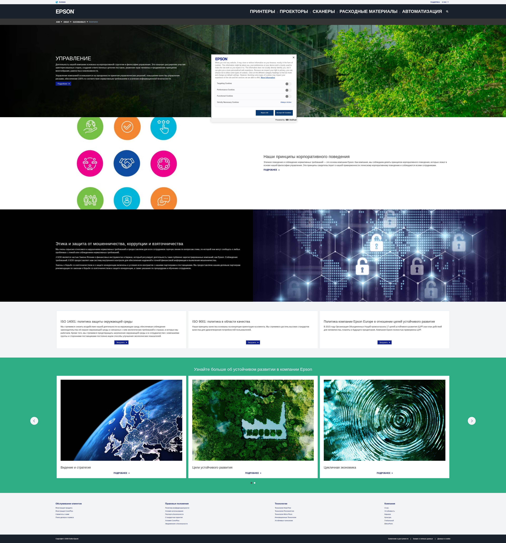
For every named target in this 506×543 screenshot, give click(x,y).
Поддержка (435, 2)
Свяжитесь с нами (62, 514)
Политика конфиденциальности (177, 508)
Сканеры (324, 11)
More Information (268, 78)
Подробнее (62, 84)
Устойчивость (390, 511)
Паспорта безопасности (174, 514)
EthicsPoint (389, 524)
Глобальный (389, 521)
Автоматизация (422, 11)
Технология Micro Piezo (283, 514)
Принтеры (262, 11)
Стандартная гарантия (174, 517)
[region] (254, 88)
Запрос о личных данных (423, 539)
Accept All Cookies (284, 112)
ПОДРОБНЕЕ (270, 170)
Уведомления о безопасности (176, 524)
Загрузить (120, 342)
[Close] (293, 57)
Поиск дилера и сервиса (65, 517)
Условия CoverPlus (172, 521)
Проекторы (294, 11)
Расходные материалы (368, 11)
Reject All (264, 112)
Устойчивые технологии (284, 521)
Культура (388, 517)
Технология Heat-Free (283, 508)
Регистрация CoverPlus (64, 511)
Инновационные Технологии (285, 517)
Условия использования (174, 511)
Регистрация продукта (64, 508)
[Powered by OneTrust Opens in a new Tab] (285, 120)
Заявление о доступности (398, 539)
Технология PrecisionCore (284, 511)
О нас (444, 2)
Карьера (388, 514)
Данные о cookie (443, 539)
